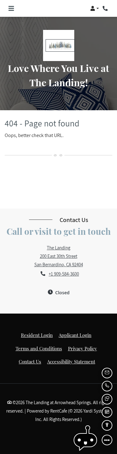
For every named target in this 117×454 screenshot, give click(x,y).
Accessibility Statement (71, 361)
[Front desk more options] (107, 440)
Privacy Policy (82, 348)
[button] (95, 8)
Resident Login (37, 335)
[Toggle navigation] (11, 8)
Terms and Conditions (39, 348)
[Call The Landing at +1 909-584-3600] (106, 8)
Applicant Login (75, 335)
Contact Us (30, 361)
